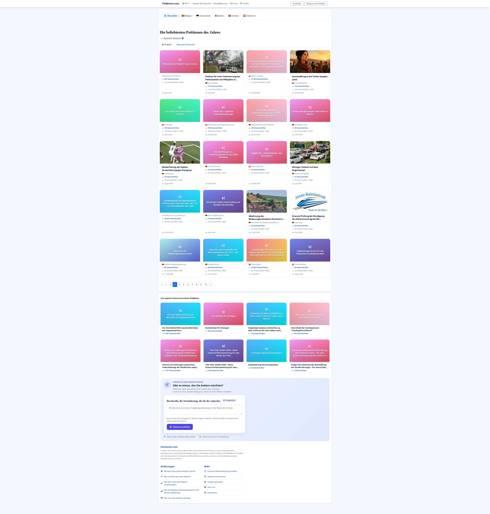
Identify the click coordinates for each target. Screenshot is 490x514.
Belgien (189, 16)
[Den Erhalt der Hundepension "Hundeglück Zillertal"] (309, 319)
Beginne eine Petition (316, 4)
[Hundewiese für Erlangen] (223, 318)
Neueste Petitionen (185, 44)
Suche (246, 3)
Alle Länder (173, 16)
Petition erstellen (181, 427)
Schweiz (236, 16)
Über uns (234, 3)
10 (206, 284)
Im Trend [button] (166, 44)
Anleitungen (167, 466)
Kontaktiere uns (220, 3)
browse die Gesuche (202, 3)
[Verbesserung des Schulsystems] (266, 355)
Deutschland (206, 16)
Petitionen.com (170, 3)
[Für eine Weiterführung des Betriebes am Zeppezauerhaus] (180, 319)
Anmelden (297, 4)
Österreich (252, 16)
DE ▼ (187, 3)
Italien (221, 16)
